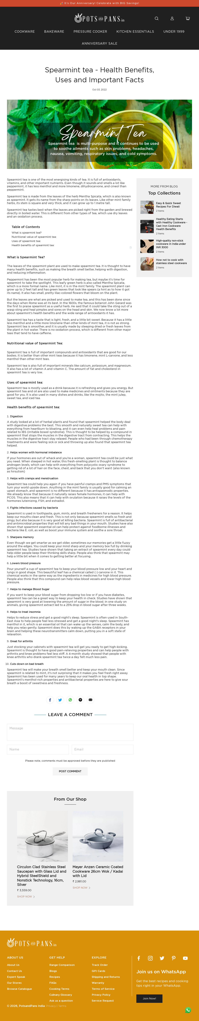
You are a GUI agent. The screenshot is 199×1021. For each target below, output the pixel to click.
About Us (13, 965)
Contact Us (14, 971)
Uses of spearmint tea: (26, 241)
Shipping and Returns (106, 977)
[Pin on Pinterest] (80, 700)
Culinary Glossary (60, 994)
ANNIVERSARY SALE (99, 43)
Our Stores (14, 983)
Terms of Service (103, 989)
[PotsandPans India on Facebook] (138, 958)
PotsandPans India (32, 1006)
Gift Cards (98, 971)
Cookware (25, 31)
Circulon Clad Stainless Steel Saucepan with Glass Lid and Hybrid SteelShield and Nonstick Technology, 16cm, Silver (41, 875)
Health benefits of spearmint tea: (33, 245)
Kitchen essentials (135, 31)
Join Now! (149, 998)
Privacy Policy (101, 994)
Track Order (100, 965)
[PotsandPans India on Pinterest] (173, 958)
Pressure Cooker (90, 31)
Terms (62, 1006)
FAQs (52, 983)
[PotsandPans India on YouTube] (185, 958)
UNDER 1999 (174, 31)
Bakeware (54, 31)
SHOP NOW (24, 896)
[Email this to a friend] (90, 700)
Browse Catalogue (19, 989)
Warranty (98, 983)
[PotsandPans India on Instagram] (150, 958)
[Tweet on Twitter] (60, 700)
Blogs (53, 971)
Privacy (51, 1006)
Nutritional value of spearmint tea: (34, 237)
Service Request (103, 1000)
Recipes (54, 977)
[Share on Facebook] (50, 700)
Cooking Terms (59, 989)
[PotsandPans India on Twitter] (162, 958)
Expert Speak (16, 977)
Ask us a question (61, 1000)
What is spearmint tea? (27, 232)
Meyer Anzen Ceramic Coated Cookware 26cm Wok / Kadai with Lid (98, 871)
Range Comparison (62, 965)
